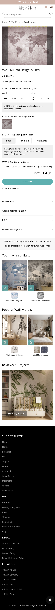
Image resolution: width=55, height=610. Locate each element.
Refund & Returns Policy (13, 558)
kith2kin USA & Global (12, 589)
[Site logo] (27, 7)
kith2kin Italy (7, 584)
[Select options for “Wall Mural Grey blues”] (31, 288)
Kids (4, 456)
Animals (5, 485)
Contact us (7, 522)
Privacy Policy (8, 548)
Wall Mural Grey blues (40, 301)
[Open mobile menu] (3, 8)
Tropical (5, 461)
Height (33, 93)
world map (45, 245)
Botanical (6, 451)
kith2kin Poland (9, 569)
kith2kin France (9, 594)
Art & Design (8, 476)
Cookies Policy (8, 553)
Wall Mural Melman (14, 355)
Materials (6, 502)
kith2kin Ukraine (9, 579)
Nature (5, 447)
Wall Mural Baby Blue (14, 301)
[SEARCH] (50, 15)
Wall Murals (16, 22)
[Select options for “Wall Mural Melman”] (5, 342)
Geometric (7, 471)
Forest (5, 466)
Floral (4, 442)
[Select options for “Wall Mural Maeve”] (31, 342)
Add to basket (27, 181)
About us (6, 517)
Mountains (7, 480)
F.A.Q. (4, 512)
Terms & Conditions (11, 543)
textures (35, 245)
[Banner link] (27, 395)
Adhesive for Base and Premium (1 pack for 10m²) (28, 166)
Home (5, 22)
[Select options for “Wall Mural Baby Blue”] (5, 288)
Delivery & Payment (11, 507)
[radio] (7, 124)
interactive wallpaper (20, 245)
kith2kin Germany (10, 574)
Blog (4, 531)
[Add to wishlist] (22, 264)
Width (4, 93)
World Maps (30, 22)
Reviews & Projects (11, 526)
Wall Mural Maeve (40, 355)
